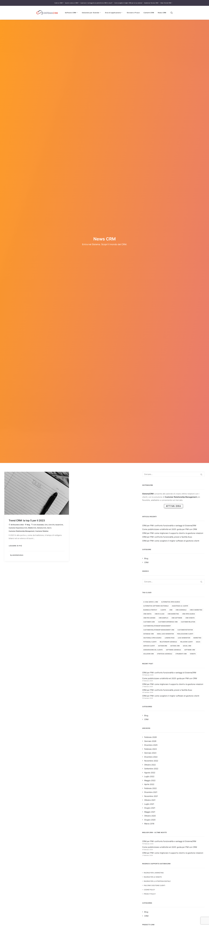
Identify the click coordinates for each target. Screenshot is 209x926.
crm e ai (52, 525)
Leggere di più (15, 546)
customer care (149, 622)
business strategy (150, 610)
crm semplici (163, 618)
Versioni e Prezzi (133, 13)
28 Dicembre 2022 (17, 525)
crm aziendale (38, 525)
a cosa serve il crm (150, 602)
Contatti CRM (149, 13)
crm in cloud (159, 614)
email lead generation (165, 634)
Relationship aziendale (168, 642)
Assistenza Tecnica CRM (151, 3)
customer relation (41, 531)
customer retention (185, 630)
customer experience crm (18, 528)
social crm (59, 525)
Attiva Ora (173, 506)
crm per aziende (149, 618)
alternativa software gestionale (156, 606)
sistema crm (41, 528)
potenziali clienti (150, 642)
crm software (177, 618)
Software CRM (70, 13)
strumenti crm (181, 654)
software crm (189, 650)
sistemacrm (162, 646)
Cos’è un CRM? (58, 3)
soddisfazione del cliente (153, 650)
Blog (28, 525)
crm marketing (173, 614)
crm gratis (147, 614)
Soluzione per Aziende (90, 13)
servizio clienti (149, 646)
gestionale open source (152, 638)
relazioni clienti (186, 642)
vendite (193, 654)
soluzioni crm (148, 654)
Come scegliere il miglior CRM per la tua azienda (128, 3)
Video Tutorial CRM (165, 3)
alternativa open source (170, 602)
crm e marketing (196, 610)
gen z (49, 528)
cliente (163, 610)
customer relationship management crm (158, 630)
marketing (197, 638)
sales (198, 642)
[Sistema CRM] (47, 12)
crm (46, 525)
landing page (170, 638)
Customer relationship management (21, 531)
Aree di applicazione (113, 13)
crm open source (188, 614)
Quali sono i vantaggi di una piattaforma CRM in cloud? (96, 3)
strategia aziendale (164, 654)
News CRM (162, 13)
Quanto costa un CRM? (71, 3)
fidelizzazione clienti (185, 634)
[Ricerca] (172, 13)
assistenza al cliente (180, 606)
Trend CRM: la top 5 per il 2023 (27, 520)
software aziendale (173, 650)
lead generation (184, 638)
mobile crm (32, 528)
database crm (148, 634)
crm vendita (190, 618)
